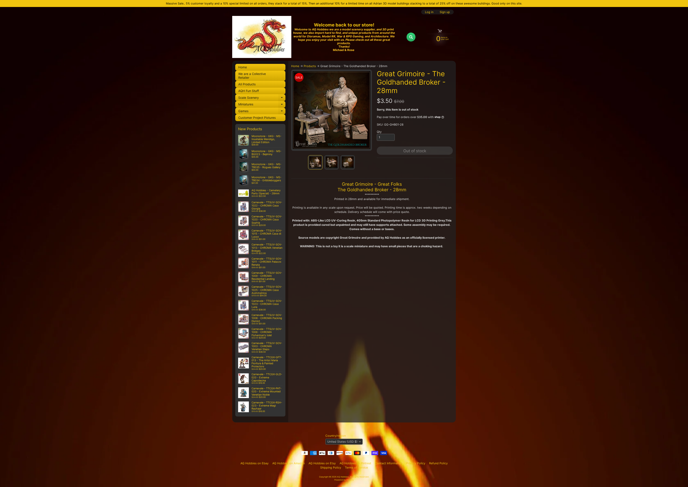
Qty (379, 131)
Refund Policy (438, 463)
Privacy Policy (415, 463)
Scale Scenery (261, 98)
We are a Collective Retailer (252, 75)
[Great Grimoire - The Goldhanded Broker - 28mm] (315, 162)
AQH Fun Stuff (248, 91)
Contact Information (388, 463)
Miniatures (261, 105)
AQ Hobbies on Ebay (254, 463)
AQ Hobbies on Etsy (322, 463)
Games (261, 111)
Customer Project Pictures (257, 118)
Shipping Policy (330, 467)
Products (310, 66)
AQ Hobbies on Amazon (288, 463)
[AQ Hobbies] (261, 37)
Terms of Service (356, 467)
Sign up (445, 12)
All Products (247, 84)
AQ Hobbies (343, 477)
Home (242, 67)
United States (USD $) (342, 441)
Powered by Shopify (344, 480)
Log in (429, 12)
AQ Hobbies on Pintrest (355, 463)
